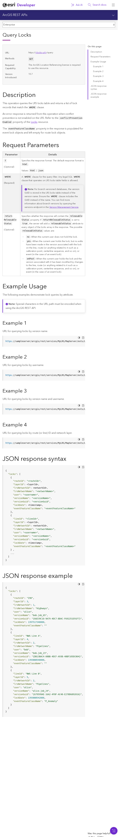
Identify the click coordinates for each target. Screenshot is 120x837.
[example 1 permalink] (29, 323)
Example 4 (98, 81)
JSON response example (99, 95)
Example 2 (98, 71)
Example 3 (98, 76)
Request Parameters (100, 57)
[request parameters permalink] (61, 146)
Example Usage (98, 62)
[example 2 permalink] (29, 357)
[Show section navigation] (113, 15)
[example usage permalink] (49, 287)
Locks (34, 122)
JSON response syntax (99, 87)
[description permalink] (38, 95)
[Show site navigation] (113, 5)
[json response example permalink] (75, 576)
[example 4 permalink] (29, 425)
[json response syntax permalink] (68, 459)
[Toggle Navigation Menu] (114, 830)
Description (96, 52)
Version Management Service (63, 207)
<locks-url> (41, 53)
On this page (94, 46)
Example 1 (98, 66)
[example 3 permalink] (29, 391)
